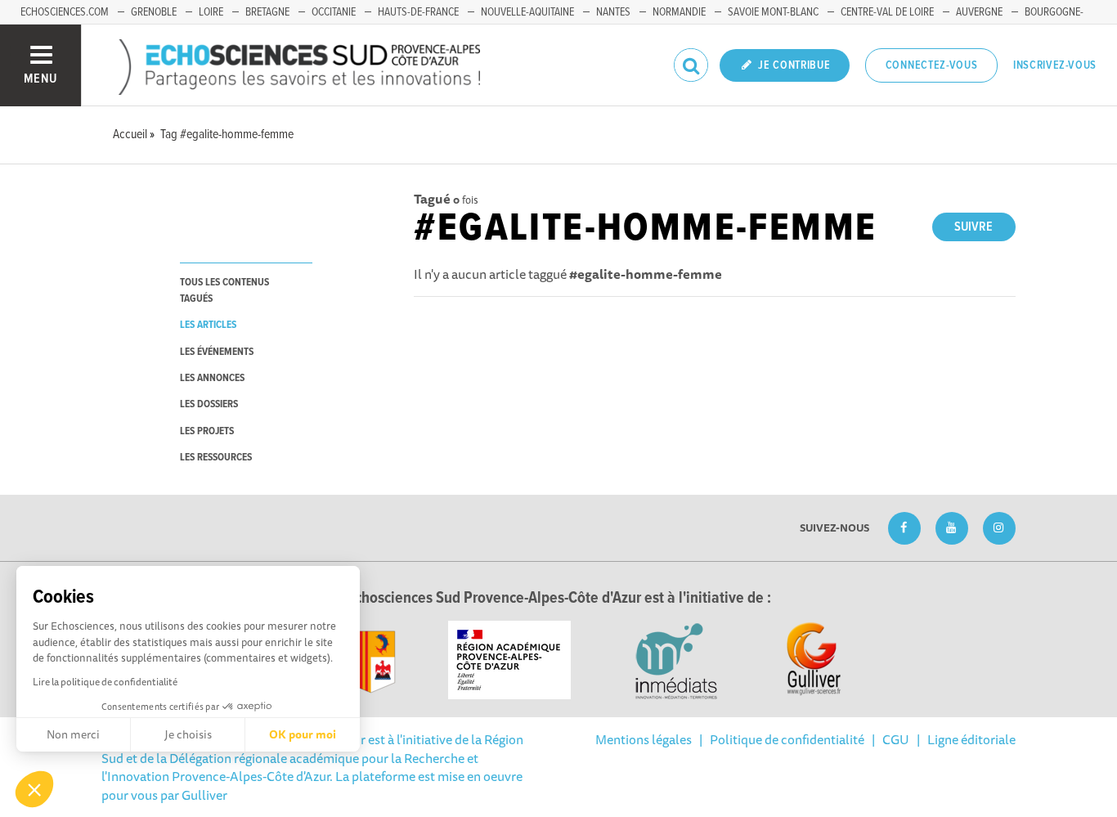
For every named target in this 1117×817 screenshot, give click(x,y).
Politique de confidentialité (787, 739)
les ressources (216, 458)
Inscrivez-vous (1055, 65)
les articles (208, 325)
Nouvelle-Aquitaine (527, 12)
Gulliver (204, 795)
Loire (211, 12)
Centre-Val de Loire (887, 12)
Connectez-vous (932, 65)
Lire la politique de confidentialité (105, 681)
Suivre (973, 227)
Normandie (679, 12)
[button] (34, 789)
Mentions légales (643, 739)
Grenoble (154, 12)
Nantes (613, 12)
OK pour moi (302, 734)
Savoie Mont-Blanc (773, 12)
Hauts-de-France (418, 12)
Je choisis (188, 734)
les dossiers (209, 404)
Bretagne (267, 12)
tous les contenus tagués (224, 290)
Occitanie (334, 12)
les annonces (212, 378)
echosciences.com (64, 12)
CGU (895, 739)
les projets (207, 431)
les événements (216, 352)
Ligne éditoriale (971, 739)
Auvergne (979, 12)
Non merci (73, 734)
